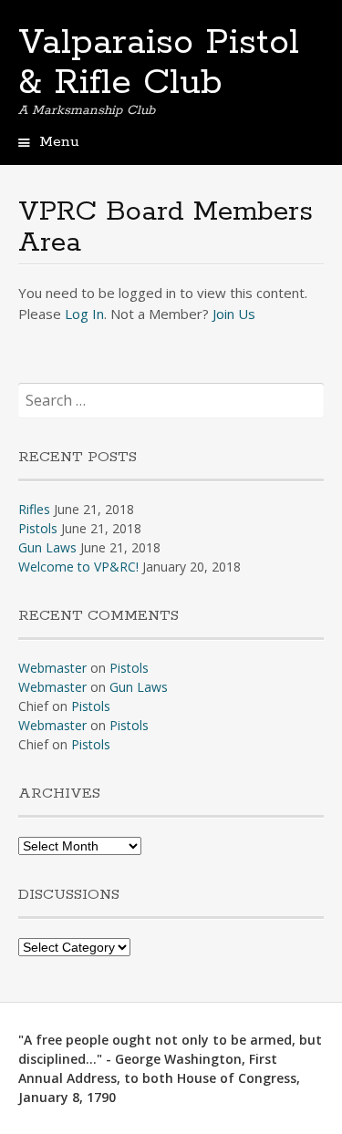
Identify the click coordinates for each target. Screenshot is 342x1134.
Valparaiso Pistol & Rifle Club (158, 63)
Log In (84, 313)
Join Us (233, 313)
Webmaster (52, 667)
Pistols (37, 528)
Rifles (34, 509)
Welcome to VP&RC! (78, 566)
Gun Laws (47, 547)
